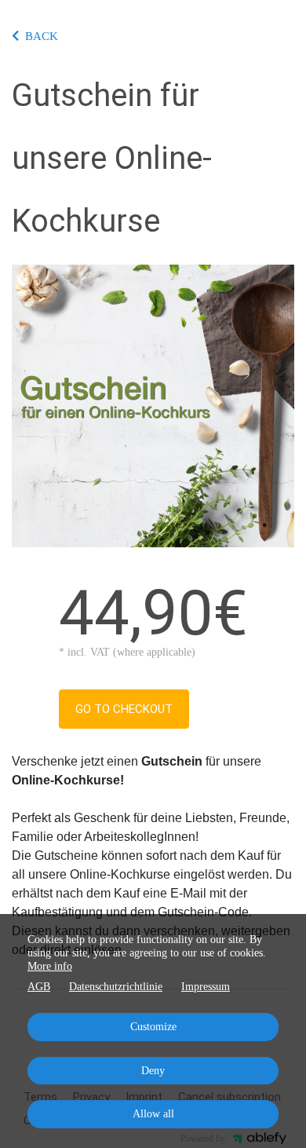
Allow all (153, 1114)
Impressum (205, 987)
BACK (41, 36)
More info (49, 966)
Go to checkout (124, 709)
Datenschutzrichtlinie (115, 987)
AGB (38, 987)
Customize (153, 1027)
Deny (153, 1071)
